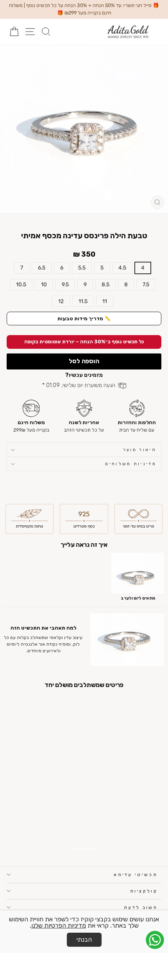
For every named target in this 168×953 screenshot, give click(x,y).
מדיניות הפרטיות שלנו (58, 925)
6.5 (41, 267)
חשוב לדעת (140, 907)
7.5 (146, 284)
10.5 (21, 284)
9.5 (65, 284)
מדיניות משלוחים (130, 463)
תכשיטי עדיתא (135, 874)
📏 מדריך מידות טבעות (84, 318)
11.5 (83, 301)
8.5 (105, 284)
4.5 (122, 267)
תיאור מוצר (139, 449)
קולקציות (144, 891)
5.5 (82, 267)
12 (61, 301)
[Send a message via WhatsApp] (155, 940)
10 (44, 284)
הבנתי (84, 939)
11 (104, 301)
